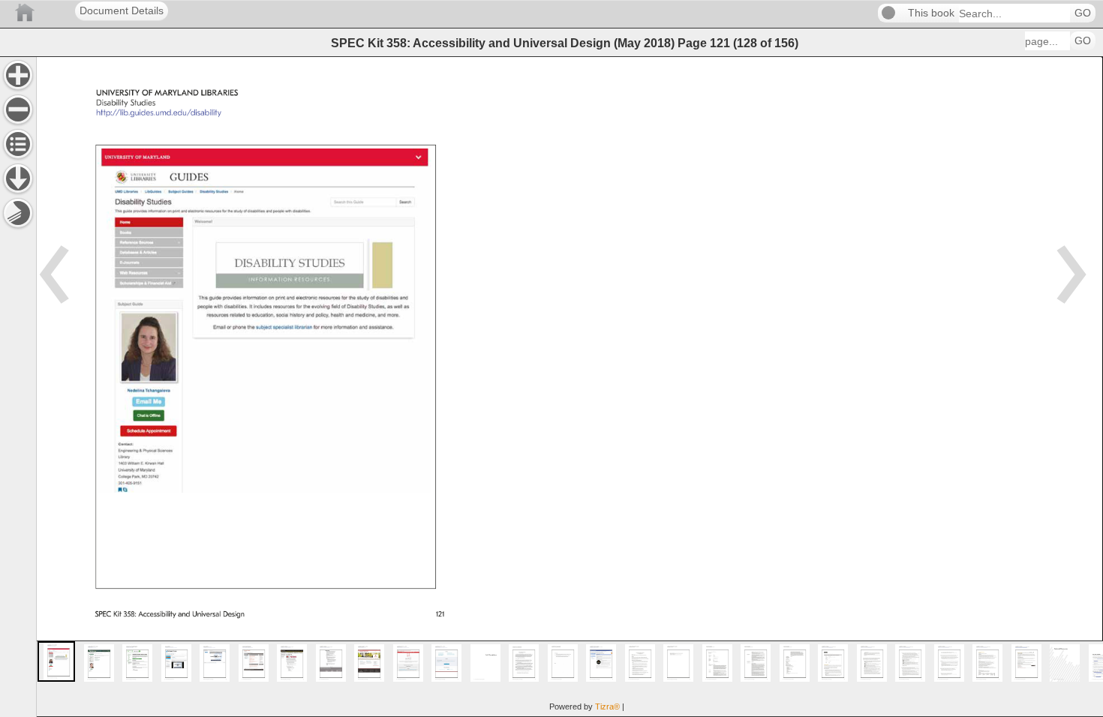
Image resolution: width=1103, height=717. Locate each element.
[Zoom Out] (18, 109)
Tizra (607, 706)
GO (1082, 13)
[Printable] (18, 213)
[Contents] (18, 144)
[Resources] (18, 179)
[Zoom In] (18, 75)
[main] (569, 386)
